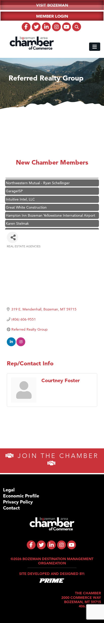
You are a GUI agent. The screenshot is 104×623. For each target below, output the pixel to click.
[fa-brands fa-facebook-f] (26, 26)
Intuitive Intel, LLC (20, 196)
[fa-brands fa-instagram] (56, 26)
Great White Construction (26, 205)
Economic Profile (21, 496)
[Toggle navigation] (94, 47)
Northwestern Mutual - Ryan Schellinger (38, 180)
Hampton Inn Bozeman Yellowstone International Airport (50, 213)
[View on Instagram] (20, 345)
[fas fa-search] (76, 26)
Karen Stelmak (17, 221)
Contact (11, 508)
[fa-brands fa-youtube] (66, 26)
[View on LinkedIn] (11, 345)
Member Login (52, 16)
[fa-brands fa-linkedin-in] (46, 26)
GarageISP (14, 188)
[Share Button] (12, 237)
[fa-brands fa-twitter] (36, 26)
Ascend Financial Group (25, 229)
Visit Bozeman (52, 5)
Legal (9, 490)
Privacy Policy (18, 502)
